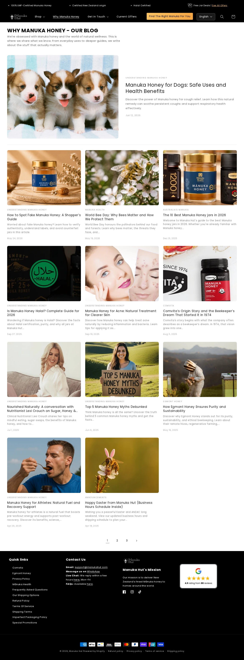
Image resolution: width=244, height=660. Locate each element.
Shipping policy (175, 651)
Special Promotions (25, 622)
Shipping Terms (22, 611)
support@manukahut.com (91, 567)
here (76, 579)
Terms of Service (23, 606)
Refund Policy (21, 600)
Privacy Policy (21, 578)
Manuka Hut (76, 651)
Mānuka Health (22, 584)
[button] (39, 16)
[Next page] (136, 541)
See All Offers (219, 5)
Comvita (18, 567)
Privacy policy (134, 651)
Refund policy (115, 651)
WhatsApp (93, 571)
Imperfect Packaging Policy (30, 617)
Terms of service (154, 651)
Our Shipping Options (26, 595)
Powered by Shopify (94, 651)
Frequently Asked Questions (30, 589)
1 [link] (107, 540)
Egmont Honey (22, 573)
